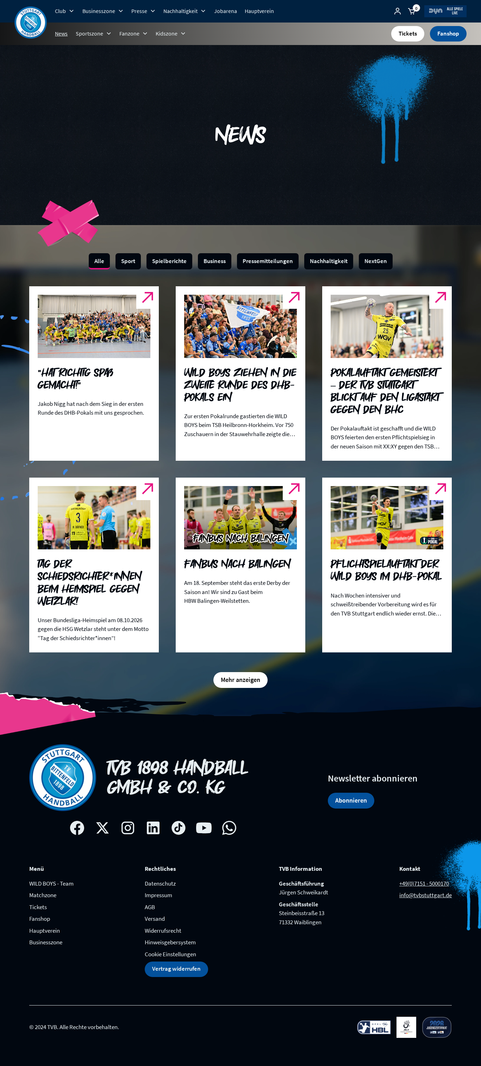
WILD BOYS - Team (51, 883)
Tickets (408, 33)
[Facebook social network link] (77, 827)
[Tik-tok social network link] (178, 827)
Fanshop (448, 33)
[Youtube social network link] (203, 827)
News (61, 33)
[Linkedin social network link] (153, 827)
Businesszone (45, 942)
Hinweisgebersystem (170, 942)
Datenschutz (160, 883)
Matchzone (42, 895)
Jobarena (225, 10)
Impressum (158, 895)
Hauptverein (259, 10)
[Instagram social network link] (127, 827)
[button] (64, 11)
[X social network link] (102, 827)
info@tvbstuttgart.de (425, 895)
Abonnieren (351, 800)
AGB (150, 907)
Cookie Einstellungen (170, 954)
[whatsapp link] (229, 827)
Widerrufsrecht (163, 930)
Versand (155, 919)
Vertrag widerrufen (176, 968)
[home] (30, 22)
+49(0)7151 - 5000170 (424, 883)
